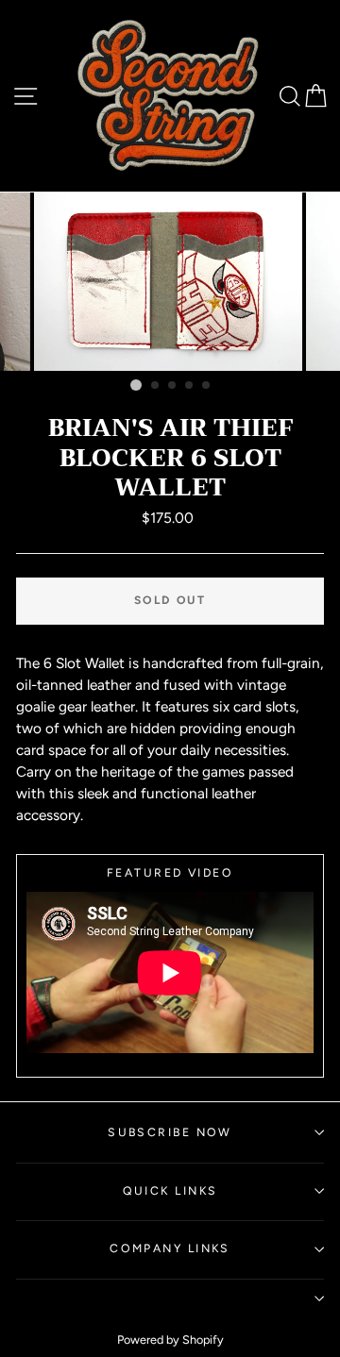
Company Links (170, 1248)
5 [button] (207, 386)
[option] (170, 282)
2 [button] (156, 386)
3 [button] (173, 386)
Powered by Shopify (170, 1339)
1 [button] (136, 385)
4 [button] (190, 386)
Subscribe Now (170, 1132)
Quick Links (170, 1190)
